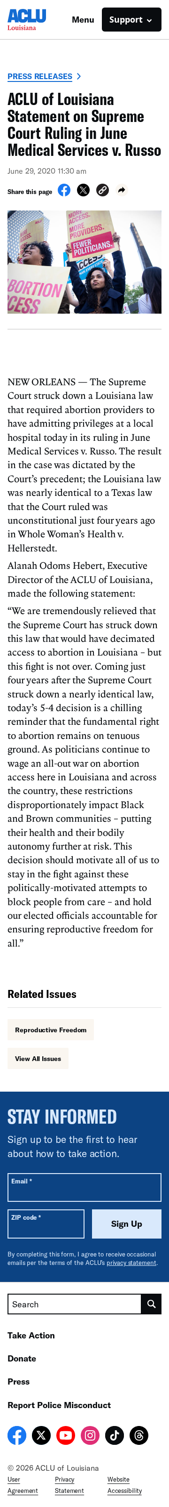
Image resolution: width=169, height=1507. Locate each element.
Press (19, 1381)
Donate (22, 1358)
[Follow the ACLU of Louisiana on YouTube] (65, 1437)
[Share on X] (83, 193)
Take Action (31, 1335)
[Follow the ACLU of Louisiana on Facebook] (17, 1437)
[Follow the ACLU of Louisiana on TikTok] (114, 1437)
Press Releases (40, 76)
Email (21, 1181)
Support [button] (126, 19)
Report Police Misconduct (59, 1405)
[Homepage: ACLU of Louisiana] (40, 19)
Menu (83, 19)
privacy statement (131, 1262)
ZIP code (26, 1217)
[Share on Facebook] (64, 193)
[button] (102, 191)
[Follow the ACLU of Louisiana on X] (41, 1437)
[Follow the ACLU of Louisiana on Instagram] (90, 1437)
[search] (151, 1304)
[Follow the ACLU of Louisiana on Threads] (139, 1437)
